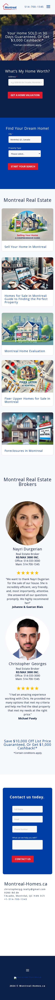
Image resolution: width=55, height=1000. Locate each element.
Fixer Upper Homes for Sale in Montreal (27, 400)
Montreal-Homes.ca (25, 884)
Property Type (15, 148)
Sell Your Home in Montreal (25, 247)
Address (12, 76)
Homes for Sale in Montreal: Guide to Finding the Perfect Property (26, 299)
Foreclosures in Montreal (24, 451)
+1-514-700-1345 (15, 899)
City (10, 134)
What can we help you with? (24, 837)
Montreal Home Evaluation (25, 351)
